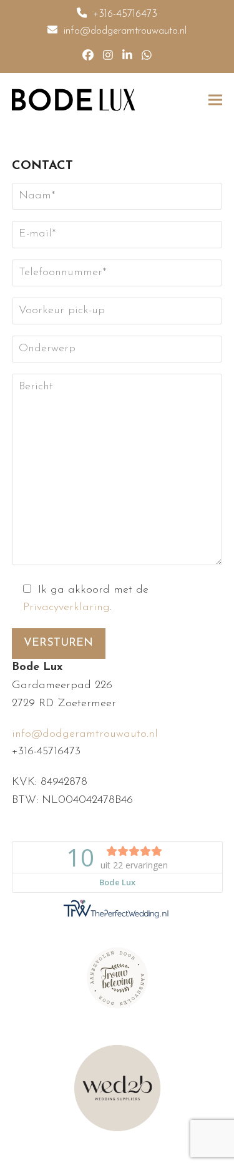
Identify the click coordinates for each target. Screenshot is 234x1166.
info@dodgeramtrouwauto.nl (125, 31)
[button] (215, 99)
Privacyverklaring (66, 607)
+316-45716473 (125, 14)
